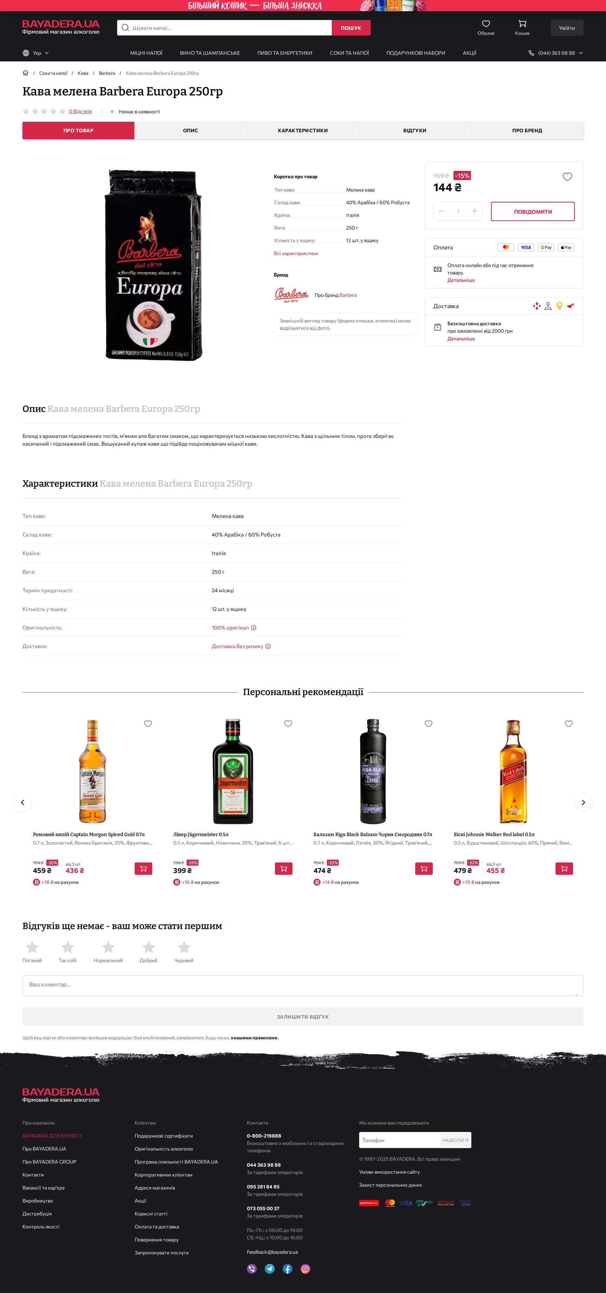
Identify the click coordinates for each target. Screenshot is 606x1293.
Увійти (567, 28)
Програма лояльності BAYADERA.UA (176, 1162)
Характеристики (303, 130)
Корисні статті (151, 1214)
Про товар (78, 130)
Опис (190, 130)
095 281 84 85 (263, 1186)
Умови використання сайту (389, 1172)
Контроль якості (41, 1226)
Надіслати (456, 1140)
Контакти (33, 1175)
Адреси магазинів (155, 1188)
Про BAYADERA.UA (44, 1149)
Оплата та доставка (157, 1226)
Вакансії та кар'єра (43, 1188)
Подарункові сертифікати (164, 1136)
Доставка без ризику (238, 646)
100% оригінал (231, 627)
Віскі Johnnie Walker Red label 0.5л (494, 835)
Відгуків (80, 111)
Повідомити (533, 211)
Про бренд (527, 130)
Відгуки (415, 130)
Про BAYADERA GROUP (49, 1162)
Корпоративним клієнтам (164, 1175)
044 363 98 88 (264, 1165)
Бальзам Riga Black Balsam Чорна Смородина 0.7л (373, 835)
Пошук (351, 28)
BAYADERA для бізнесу (52, 1136)
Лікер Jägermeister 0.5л (201, 835)
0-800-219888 (264, 1136)
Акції (140, 1201)
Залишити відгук (303, 1017)
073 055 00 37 (263, 1208)
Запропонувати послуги (162, 1252)
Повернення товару (157, 1239)
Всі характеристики (296, 253)
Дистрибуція (37, 1214)
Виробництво (37, 1201)
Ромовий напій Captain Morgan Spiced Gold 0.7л (89, 835)
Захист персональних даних (390, 1185)
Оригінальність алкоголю (164, 1149)
